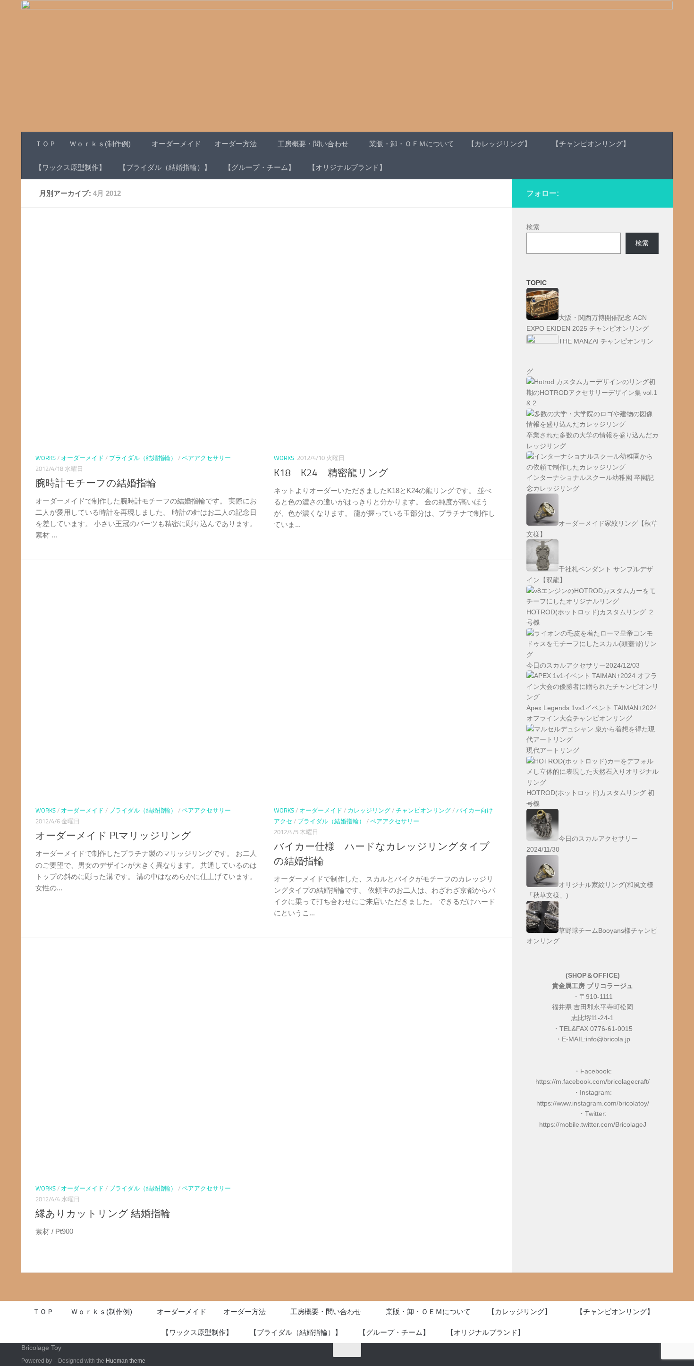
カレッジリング (368, 810)
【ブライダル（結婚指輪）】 (165, 167)
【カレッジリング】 (499, 144)
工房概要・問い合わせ (313, 144)
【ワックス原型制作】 (70, 167)
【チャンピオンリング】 (591, 144)
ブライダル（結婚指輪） (143, 457)
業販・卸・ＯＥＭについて (411, 144)
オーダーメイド (176, 144)
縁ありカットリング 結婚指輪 (102, 1213)
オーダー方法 (235, 144)
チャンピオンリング (423, 810)
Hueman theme (125, 1361)
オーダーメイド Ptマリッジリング (113, 835)
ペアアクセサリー (206, 457)
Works (45, 457)
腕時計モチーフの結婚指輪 (95, 483)
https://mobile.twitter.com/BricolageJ (592, 1124)
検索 (533, 227)
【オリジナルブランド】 (347, 167)
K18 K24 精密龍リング (331, 472)
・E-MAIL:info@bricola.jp (592, 1039)
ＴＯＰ (45, 144)
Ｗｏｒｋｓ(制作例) (100, 144)
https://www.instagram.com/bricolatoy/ (592, 1103)
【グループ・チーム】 (259, 167)
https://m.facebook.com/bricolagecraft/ (592, 1081)
